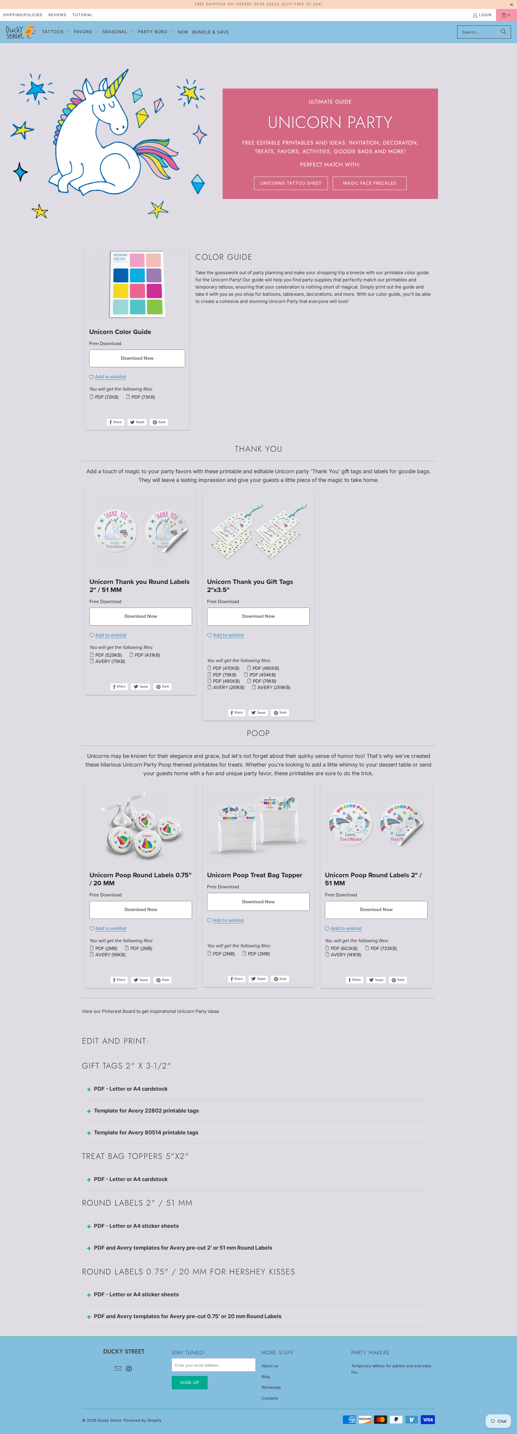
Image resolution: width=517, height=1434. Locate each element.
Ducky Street (109, 1420)
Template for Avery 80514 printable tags (146, 1132)
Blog (265, 1376)
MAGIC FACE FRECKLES (369, 183)
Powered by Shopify (142, 1420)
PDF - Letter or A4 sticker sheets (136, 1226)
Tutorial (82, 15)
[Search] (503, 32)
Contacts (269, 1398)
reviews (57, 15)
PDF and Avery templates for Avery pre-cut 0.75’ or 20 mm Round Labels (188, 1316)
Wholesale (271, 1387)
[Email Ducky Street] (118, 1369)
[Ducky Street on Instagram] (128, 1369)
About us (269, 1365)
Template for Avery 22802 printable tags (146, 1110)
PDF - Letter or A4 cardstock (131, 1089)
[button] (56, 32)
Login (485, 15)
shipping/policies (22, 15)
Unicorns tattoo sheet (291, 183)
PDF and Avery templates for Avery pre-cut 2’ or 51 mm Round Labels (183, 1248)
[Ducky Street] (21, 32)
